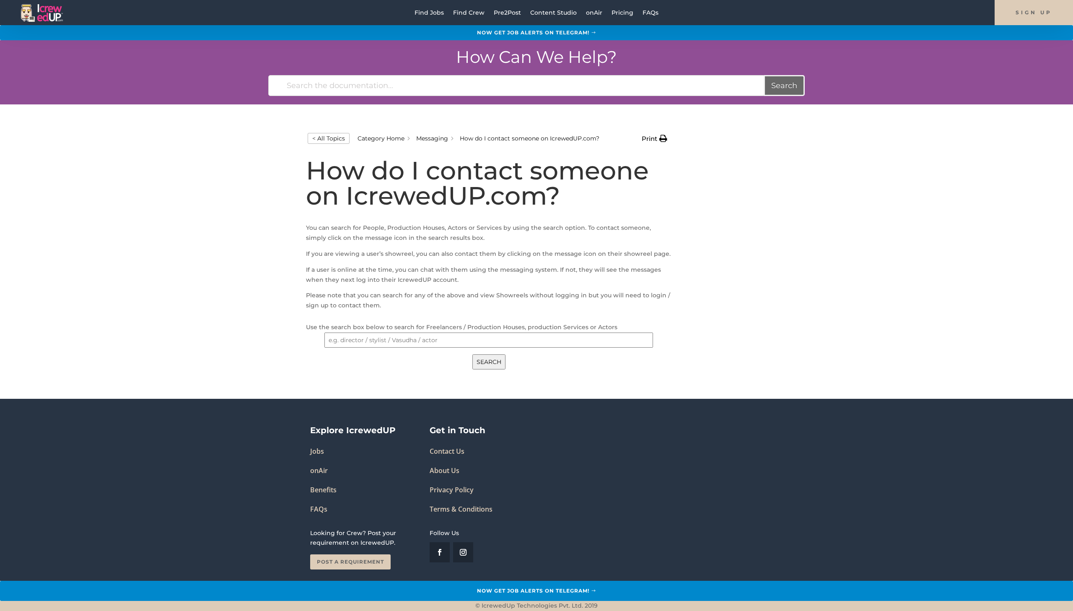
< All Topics (328, 138)
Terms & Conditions (461, 509)
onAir (594, 13)
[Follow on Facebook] (440, 552)
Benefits (323, 489)
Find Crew (469, 13)
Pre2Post (507, 13)
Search (784, 85)
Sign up (1034, 12)
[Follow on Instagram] (463, 552)
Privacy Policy (452, 489)
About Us (444, 470)
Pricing (622, 13)
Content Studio (553, 13)
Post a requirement (350, 562)
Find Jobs (429, 13)
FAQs (650, 13)
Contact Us (447, 451)
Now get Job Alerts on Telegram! (533, 32)
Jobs (317, 451)
